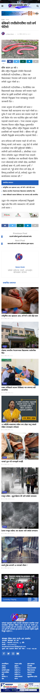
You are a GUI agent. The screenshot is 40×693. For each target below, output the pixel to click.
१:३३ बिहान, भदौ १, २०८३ (7, 464)
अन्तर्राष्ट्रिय (5, 664)
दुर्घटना (16, 666)
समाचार (7, 20)
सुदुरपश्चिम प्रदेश (32, 677)
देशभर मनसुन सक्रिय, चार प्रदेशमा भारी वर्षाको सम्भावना (19, 530)
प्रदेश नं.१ (17, 668)
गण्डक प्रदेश (18, 664)
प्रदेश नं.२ (17, 670)
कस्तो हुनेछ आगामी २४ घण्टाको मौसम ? (14, 565)
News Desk (10, 34)
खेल (3, 679)
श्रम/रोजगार (30, 672)
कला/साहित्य (5, 672)
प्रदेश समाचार (18, 677)
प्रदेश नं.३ (17, 672)
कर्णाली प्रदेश (5, 670)
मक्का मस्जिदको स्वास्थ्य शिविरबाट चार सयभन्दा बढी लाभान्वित (20, 195)
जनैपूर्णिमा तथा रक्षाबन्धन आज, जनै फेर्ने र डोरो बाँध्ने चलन (19, 187)
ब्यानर (16, 679)
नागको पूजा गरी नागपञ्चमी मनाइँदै (12, 461)
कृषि (3, 675)
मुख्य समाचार (31, 664)
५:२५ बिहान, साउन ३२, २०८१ (23, 34)
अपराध (4, 666)
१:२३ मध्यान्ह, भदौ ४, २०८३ (7, 430)
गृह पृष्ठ (2, 20)
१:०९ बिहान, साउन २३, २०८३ (8, 568)
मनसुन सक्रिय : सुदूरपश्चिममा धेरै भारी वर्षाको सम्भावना (19, 496)
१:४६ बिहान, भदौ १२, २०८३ (7, 319)
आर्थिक (4, 668)
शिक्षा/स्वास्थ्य (31, 670)
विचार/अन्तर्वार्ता (31, 668)
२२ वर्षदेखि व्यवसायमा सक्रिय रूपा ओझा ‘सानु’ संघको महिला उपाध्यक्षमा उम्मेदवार (18, 426)
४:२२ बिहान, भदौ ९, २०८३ (7, 356)
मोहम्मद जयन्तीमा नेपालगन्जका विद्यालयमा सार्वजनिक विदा (19, 191)
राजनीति (29, 666)
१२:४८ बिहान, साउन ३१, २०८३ (8, 499)
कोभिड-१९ (5, 677)
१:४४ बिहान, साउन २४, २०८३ (8, 533)
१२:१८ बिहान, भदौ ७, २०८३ (7, 393)
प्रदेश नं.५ (17, 675)
